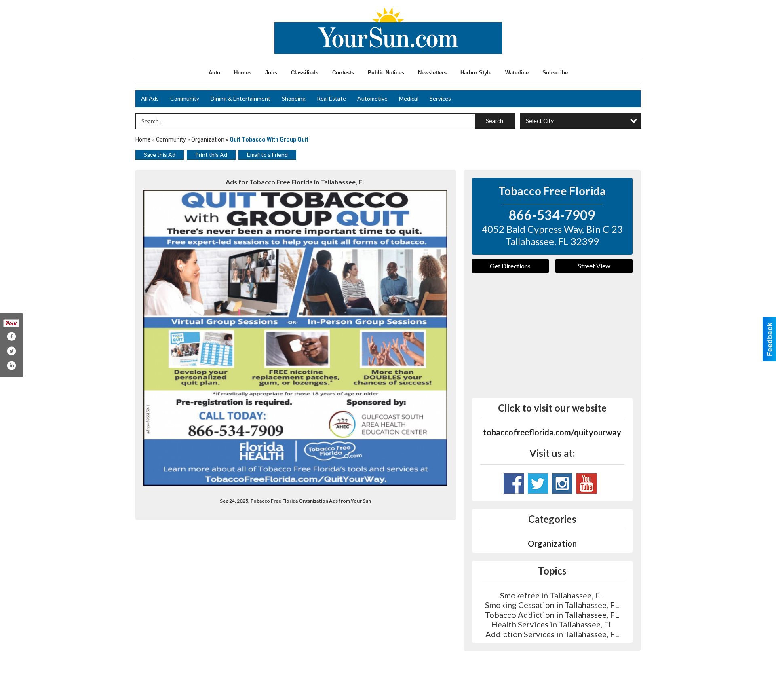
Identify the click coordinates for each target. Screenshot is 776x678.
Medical (408, 98)
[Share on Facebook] (11, 336)
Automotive (372, 98)
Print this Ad (211, 154)
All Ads (150, 98)
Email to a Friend (267, 154)
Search (494, 120)
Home (143, 139)
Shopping (294, 98)
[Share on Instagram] (11, 365)
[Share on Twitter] (11, 351)
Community (184, 98)
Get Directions (510, 266)
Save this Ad (159, 154)
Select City (540, 120)
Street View (594, 266)
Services (440, 98)
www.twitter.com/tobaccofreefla (538, 483)
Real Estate (331, 98)
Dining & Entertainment (240, 98)
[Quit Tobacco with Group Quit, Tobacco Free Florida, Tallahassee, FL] (295, 338)
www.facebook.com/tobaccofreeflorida (514, 483)
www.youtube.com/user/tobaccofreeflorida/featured (586, 483)
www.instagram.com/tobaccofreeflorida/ (562, 483)
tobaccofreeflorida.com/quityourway (552, 432)
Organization (207, 139)
